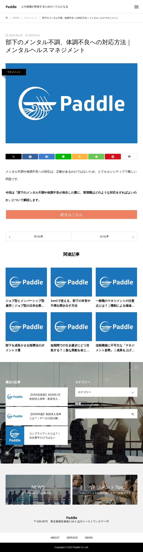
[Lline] (63, 156)
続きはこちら (71, 215)
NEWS (89, 537)
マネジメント (14, 72)
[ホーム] (7, 18)
